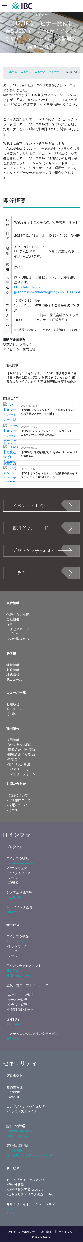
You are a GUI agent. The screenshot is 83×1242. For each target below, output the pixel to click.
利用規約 (47, 1231)
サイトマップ (67, 1231)
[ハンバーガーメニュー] (4, 6)
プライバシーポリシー (21, 1231)
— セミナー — (41, 14)
